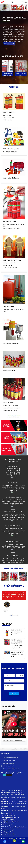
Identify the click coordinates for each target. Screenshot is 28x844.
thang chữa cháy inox (9, 152)
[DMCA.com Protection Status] (7, 775)
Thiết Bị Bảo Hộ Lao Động (11, 149)
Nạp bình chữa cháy (9, 221)
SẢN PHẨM (14, 86)
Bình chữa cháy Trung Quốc (11, 408)
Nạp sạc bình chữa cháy (11, 343)
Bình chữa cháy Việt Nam (10, 405)
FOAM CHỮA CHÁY (8, 306)
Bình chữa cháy (7, 120)
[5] (14, 749)
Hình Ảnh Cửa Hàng (14, 568)
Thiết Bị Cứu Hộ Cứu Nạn (11, 178)
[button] (12, 2)
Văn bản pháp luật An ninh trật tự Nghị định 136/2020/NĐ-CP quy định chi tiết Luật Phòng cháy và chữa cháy (17, 644)
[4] (23, 749)
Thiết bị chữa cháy (9, 112)
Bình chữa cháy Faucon (10, 410)
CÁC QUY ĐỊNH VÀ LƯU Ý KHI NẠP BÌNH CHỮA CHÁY (17, 654)
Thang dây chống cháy (10, 267)
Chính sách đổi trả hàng (9, 760)
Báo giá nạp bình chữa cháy (11, 228)
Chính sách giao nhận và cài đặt (11, 768)
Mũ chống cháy (7, 265)
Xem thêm (10, 43)
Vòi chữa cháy (7, 115)
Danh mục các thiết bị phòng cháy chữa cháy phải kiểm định (16, 632)
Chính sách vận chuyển (9, 766)
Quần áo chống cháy (9, 263)
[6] (5, 749)
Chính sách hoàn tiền (8, 763)
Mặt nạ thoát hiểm (8, 117)
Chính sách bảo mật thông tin (10, 757)
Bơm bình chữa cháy (9, 370)
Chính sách (5, 753)
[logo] (3, 3)
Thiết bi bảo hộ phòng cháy (12, 260)
